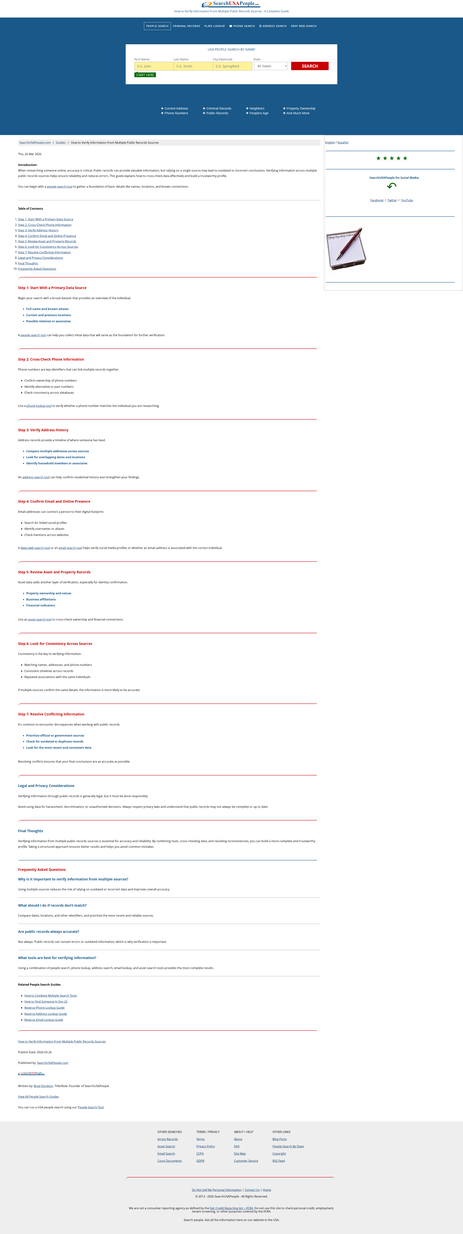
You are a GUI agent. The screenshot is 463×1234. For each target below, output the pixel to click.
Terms (200, 1139)
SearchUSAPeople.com (231, 5)
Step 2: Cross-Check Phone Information (44, 225)
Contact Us (252, 1190)
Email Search (166, 1154)
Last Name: (182, 59)
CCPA (200, 1154)
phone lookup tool (39, 406)
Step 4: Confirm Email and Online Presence (47, 236)
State (256, 59)
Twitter (392, 200)
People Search (157, 26)
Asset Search (166, 1146)
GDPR (200, 1161)
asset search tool (40, 619)
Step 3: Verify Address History (38, 230)
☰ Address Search (273, 26)
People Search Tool (91, 1107)
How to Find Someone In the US (45, 1002)
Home (267, 1190)
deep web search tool (35, 548)
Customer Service (246, 1161)
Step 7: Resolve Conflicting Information (44, 252)
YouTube (407, 200)
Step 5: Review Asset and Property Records (47, 241)
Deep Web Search (304, 26)
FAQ (236, 1146)
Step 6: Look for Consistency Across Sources (48, 247)
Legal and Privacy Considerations (40, 258)
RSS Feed (279, 1161)
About (238, 1139)
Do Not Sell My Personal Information (217, 1190)
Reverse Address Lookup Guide (45, 1014)
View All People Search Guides (38, 1097)
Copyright (279, 1154)
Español (342, 142)
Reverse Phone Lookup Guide (44, 1008)
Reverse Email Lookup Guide (43, 1020)
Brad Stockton (43, 1086)
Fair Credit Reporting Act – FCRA (231, 1208)
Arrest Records (168, 1139)
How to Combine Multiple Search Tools (50, 996)
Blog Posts (280, 1139)
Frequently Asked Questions (37, 269)
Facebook (376, 200)
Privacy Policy (205, 1146)
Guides (61, 143)
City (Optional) (222, 59)
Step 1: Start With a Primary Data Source (45, 219)
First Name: (142, 59)
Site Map (240, 1154)
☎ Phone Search (242, 26)
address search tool (36, 477)
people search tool (59, 187)
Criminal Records (186, 26)
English (330, 142)
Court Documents (170, 1161)
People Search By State (288, 1146)
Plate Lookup (214, 26)
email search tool (70, 548)
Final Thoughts (28, 263)
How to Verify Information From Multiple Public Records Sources (62, 1041)
